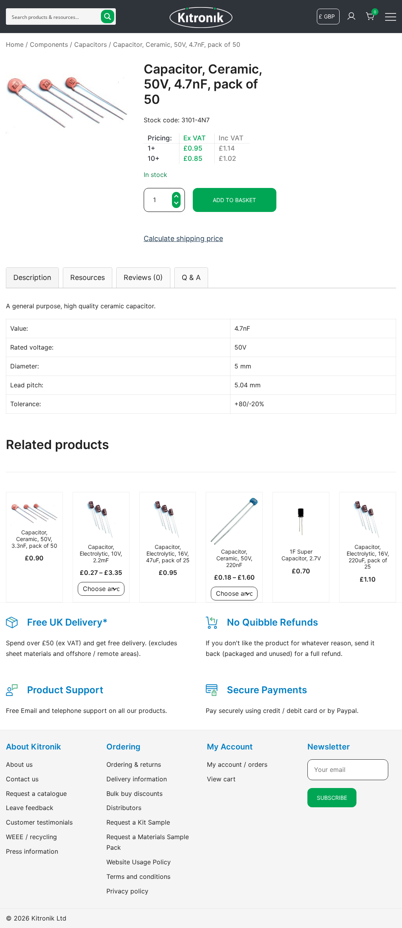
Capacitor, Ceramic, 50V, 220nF (234, 558)
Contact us (22, 779)
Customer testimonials (39, 822)
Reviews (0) (143, 277)
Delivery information (136, 779)
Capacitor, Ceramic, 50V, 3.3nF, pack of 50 (34, 539)
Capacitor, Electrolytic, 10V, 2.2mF (101, 553)
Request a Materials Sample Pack (147, 842)
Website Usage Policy (138, 862)
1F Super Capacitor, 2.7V (301, 555)
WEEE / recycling (31, 837)
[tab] (32, 277)
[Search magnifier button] (107, 16)
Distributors (123, 808)
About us (19, 764)
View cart (221, 779)
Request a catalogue (36, 793)
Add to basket (234, 200)
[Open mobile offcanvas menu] (390, 16)
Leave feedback (29, 808)
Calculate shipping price (183, 238)
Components (49, 44)
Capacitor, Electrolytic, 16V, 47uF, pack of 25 (168, 553)
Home (15, 44)
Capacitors (90, 44)
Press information (32, 851)
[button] (176, 204)
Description (32, 277)
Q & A (191, 277)
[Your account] (351, 16)
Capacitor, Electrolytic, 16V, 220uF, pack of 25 (368, 556)
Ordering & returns (133, 764)
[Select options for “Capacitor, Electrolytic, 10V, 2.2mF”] (101, 526)
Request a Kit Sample (138, 822)
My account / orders (237, 764)
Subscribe (332, 797)
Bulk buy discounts (134, 793)
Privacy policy (127, 891)
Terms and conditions (138, 876)
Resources (87, 277)
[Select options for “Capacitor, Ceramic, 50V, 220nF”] (234, 531)
